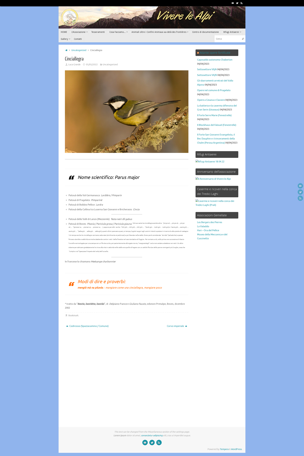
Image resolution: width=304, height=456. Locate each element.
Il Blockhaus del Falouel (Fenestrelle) (216, 125)
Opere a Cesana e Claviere (211, 100)
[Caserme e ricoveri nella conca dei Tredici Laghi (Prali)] (217, 205)
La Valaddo (203, 226)
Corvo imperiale (175, 326)
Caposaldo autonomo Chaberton (214, 59)
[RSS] (241, 3)
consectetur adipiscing (152, 435)
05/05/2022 (92, 64)
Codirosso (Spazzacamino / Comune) (89, 326)
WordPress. (236, 449)
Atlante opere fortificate (215, 53)
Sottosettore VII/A (207, 69)
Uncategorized (78, 50)
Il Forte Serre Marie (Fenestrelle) (214, 115)
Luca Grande (74, 64)
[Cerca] (242, 38)
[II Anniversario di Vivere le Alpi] (213, 178)
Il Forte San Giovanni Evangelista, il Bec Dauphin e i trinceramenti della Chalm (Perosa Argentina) (216, 138)
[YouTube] (233, 3)
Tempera (224, 449)
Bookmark (73, 315)
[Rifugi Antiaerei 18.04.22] (210, 161)
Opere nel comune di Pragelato (214, 90)
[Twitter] (237, 3)
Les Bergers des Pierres (209, 222)
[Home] (66, 50)
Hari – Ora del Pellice (208, 230)
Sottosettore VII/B (207, 75)
